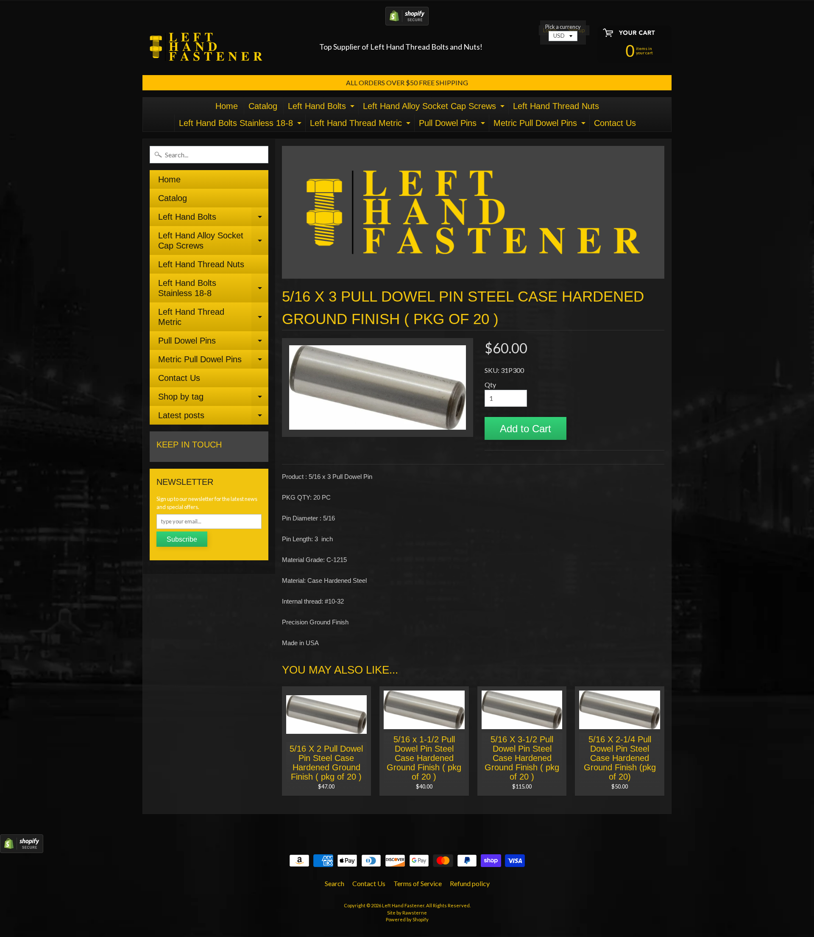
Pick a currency (563, 27)
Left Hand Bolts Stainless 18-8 (241, 124)
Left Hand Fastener (403, 905)
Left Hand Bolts (322, 108)
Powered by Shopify (407, 919)
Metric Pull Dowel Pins (540, 124)
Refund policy (470, 883)
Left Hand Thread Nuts (556, 106)
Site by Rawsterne (407, 912)
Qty (490, 384)
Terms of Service (417, 883)
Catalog (262, 106)
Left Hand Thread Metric (361, 124)
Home (226, 106)
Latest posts (213, 418)
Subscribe (182, 539)
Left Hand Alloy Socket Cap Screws (435, 108)
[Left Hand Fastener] (206, 46)
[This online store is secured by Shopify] (407, 20)
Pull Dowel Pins (453, 124)
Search (334, 883)
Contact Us (615, 123)
